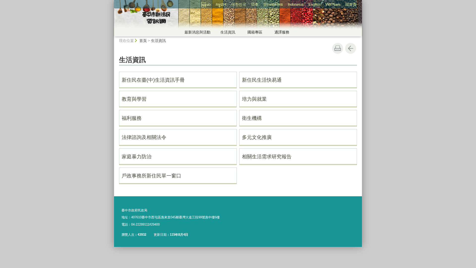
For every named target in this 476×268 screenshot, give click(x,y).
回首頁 (351, 4)
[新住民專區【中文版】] (192, 18)
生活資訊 (227, 32)
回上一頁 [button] (350, 48)
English (314, 4)
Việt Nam (332, 4)
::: (111, 2)
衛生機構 (252, 118)
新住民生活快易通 (262, 80)
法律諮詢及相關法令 (144, 137)
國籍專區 (254, 32)
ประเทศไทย (273, 4)
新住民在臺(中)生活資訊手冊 (153, 80)
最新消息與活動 (197, 32)
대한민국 (238, 4)
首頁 (143, 40)
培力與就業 (254, 99)
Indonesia (295, 4)
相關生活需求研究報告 (267, 156)
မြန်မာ (206, 4)
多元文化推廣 (257, 137)
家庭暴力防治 (136, 156)
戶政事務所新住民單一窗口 (151, 175)
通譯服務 (281, 32)
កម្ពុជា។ (221, 4)
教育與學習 (134, 99)
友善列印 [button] (337, 48)
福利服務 (132, 118)
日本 (255, 4)
